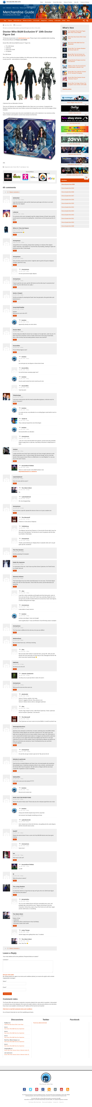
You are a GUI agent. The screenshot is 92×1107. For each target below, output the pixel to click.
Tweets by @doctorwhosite (40, 1022)
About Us (61, 1102)
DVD (17, 20)
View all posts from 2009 (67, 226)
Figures (10, 20)
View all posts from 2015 (67, 203)
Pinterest (36, 1091)
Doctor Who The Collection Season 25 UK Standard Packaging (77, 72)
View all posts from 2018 (67, 192)
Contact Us (55, 1102)
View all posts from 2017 (67, 195)
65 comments (18, 25)
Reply (15, 206)
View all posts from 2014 (67, 207)
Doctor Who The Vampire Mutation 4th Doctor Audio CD (76, 49)
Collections (8, 7)
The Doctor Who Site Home (34, 1102)
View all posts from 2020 (68, 184)
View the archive (67, 89)
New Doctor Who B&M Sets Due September (76, 43)
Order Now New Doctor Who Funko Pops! (77, 37)
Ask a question (31, 7)
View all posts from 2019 (67, 188)
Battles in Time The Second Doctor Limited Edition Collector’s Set (77, 66)
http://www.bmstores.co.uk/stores (28, 471)
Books (27, 20)
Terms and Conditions (47, 1102)
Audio (36, 20)
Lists (4, 7)
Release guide (23, 7)
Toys (5, 20)
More (68, 20)
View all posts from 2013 (67, 211)
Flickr (55, 1091)
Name (5, 981)
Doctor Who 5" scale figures (19, 167)
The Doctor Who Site (46, 1084)
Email (5, 987)
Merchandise (48, 2)
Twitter (30, 1091)
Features (84, 2)
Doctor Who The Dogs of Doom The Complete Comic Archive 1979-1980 (77, 84)
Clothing (51, 20)
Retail (63, 20)
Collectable (57, 20)
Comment (6, 959)
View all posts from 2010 (67, 222)
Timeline (68, 2)
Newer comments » (14, 192)
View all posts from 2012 (67, 214)
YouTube (61, 1091)
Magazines (44, 20)
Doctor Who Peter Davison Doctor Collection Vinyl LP (76, 78)
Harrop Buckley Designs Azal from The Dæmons (76, 60)
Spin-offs (76, 2)
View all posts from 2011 (67, 218)
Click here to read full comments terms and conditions (17, 1009)
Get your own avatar (8, 974)
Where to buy (16, 7)
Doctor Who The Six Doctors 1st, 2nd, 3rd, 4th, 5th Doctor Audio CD (76, 55)
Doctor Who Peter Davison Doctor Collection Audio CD (16, 1050)
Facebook (24, 1091)
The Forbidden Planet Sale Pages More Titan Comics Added (76, 31)
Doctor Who (57, 2)
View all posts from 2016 (67, 199)
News (41, 2)
